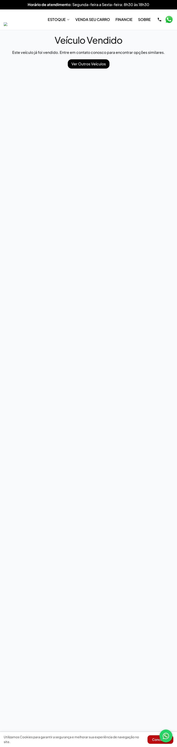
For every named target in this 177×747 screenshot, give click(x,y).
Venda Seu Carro (92, 19)
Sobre (144, 19)
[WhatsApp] (165, 736)
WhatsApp (169, 19)
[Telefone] (159, 19)
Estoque (57, 19)
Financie (124, 19)
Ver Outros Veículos (88, 63)
